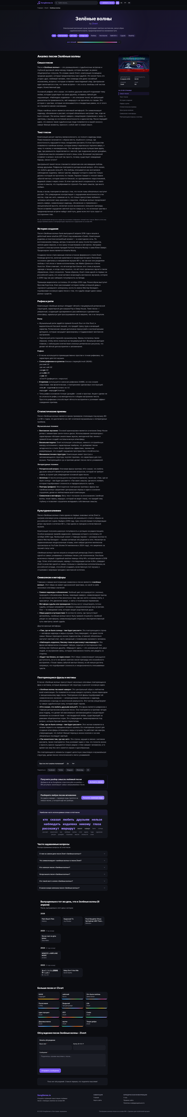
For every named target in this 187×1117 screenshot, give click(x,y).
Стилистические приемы (128, 107)
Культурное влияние (126, 110)
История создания (126, 100)
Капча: (78, 1044)
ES (121, 3)
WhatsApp (79, 770)
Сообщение (43, 1052)
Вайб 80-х (113, 35)
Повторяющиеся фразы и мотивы (131, 117)
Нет (73, 763)
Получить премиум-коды (93, 798)
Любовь (93, 35)
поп (54, 35)
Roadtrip (131, 35)
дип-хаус (73, 35)
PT (125, 3)
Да (68, 763)
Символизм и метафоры (128, 113)
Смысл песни (124, 93)
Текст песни (124, 97)
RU (117, 3)
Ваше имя (43, 1044)
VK (88, 770)
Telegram (70, 770)
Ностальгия (103, 35)
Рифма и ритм (124, 103)
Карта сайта (98, 1100)
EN (129, 3)
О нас (125, 1097)
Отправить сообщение (50, 1071)
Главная (40, 8)
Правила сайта (128, 1100)
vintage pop (84, 35)
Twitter (60, 770)
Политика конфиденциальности (133, 1103)
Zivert (46, 8)
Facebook (51, 770)
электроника (62, 35)
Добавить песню (96, 782)
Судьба (122, 35)
